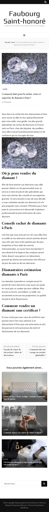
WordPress (24, 508)
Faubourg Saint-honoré (24, 17)
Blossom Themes (27, 505)
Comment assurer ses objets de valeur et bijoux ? (23, 432)
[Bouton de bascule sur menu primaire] (24, 35)
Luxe (5, 89)
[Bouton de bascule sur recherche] (45, 2)
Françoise (7, 102)
